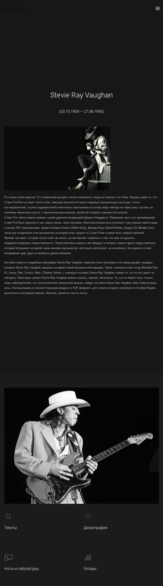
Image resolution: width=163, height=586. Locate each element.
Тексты (10, 527)
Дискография (95, 527)
